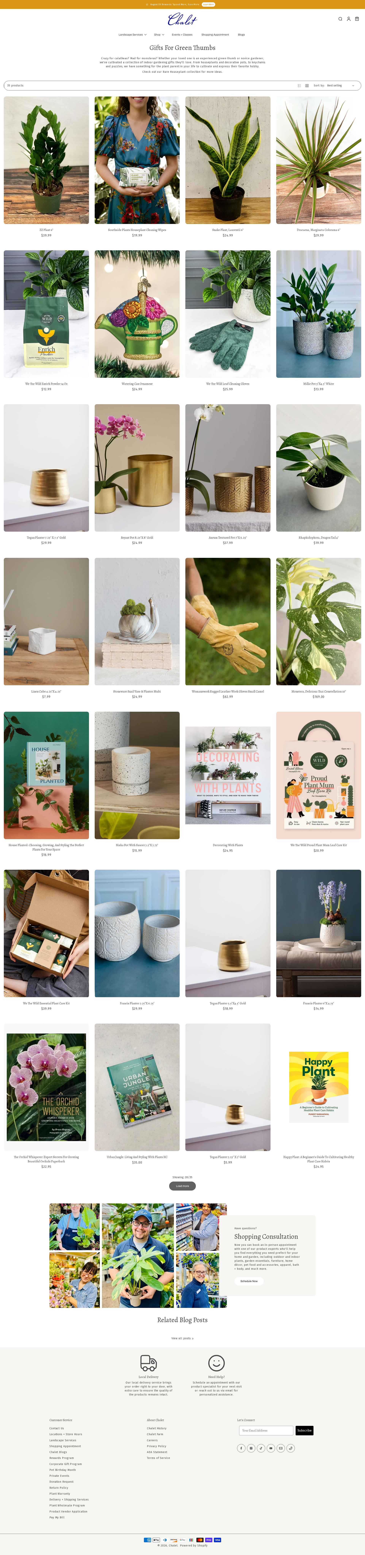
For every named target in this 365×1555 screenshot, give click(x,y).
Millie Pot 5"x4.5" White (318, 384)
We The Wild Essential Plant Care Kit (46, 1003)
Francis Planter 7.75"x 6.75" (137, 1003)
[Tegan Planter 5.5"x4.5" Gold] (228, 933)
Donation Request (61, 1481)
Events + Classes (182, 34)
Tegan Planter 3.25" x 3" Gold (228, 1157)
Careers (152, 1440)
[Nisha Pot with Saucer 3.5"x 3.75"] (137, 775)
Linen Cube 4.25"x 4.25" (46, 691)
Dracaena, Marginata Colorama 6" (318, 230)
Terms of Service (158, 1458)
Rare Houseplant (174, 72)
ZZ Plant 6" (46, 230)
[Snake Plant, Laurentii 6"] (228, 160)
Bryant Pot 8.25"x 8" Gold (137, 538)
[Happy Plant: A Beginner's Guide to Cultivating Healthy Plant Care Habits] (318, 1087)
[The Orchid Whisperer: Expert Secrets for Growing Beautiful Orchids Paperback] (46, 1087)
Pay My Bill (57, 1517)
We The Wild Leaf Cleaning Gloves (227, 384)
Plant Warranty (59, 1493)
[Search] (340, 18)
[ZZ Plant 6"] (46, 160)
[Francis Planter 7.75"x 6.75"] (137, 933)
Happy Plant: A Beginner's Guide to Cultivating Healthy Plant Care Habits (318, 1159)
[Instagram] (251, 1448)
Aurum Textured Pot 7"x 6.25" (228, 538)
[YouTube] (271, 1448)
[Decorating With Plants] (228, 775)
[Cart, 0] (357, 18)
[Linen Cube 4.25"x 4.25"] (46, 621)
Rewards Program (61, 1458)
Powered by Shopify (194, 1545)
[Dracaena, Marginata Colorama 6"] (318, 160)
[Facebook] (241, 1448)
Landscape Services (131, 34)
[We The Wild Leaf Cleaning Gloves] (228, 314)
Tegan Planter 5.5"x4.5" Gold (228, 1003)
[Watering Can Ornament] (137, 314)
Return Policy (58, 1487)
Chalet (173, 1545)
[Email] (281, 1448)
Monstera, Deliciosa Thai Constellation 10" (318, 691)
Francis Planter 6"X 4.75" (318, 1003)
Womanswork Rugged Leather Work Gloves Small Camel (228, 691)
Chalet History (157, 1428)
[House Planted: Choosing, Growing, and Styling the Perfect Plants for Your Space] (46, 775)
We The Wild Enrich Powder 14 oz (46, 384)
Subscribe (305, 1430)
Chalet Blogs (58, 1452)
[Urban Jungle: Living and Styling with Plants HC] (137, 1087)
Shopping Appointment (215, 34)
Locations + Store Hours (65, 1434)
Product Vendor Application (68, 1511)
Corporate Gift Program (65, 1464)
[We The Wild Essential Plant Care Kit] (46, 933)
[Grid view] (307, 85)
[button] (92, 1420)
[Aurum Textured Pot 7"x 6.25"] (228, 468)
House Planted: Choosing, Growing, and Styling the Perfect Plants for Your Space (46, 847)
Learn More (208, 4)
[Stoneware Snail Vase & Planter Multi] (137, 621)
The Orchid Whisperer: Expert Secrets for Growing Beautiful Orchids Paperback (46, 1159)
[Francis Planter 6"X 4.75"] (318, 933)
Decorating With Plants (228, 845)
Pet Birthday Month (62, 1470)
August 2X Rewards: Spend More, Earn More (174, 4)
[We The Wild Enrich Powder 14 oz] (46, 314)
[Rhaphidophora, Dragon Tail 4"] (318, 468)
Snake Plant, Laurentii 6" (228, 230)
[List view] (299, 85)
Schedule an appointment (210, 1382)
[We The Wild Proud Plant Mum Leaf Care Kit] (318, 775)
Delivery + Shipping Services (69, 1499)
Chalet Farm (155, 1434)
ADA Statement (157, 1452)
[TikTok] (261, 1448)
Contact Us (56, 1428)
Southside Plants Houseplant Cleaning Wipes (137, 230)
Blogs (241, 34)
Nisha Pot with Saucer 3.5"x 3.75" (137, 845)
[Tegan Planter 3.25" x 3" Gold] (228, 1087)
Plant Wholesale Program (67, 1505)
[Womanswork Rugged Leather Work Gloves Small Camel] (228, 621)
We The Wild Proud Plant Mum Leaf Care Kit (318, 845)
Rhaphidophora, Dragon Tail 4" (319, 538)
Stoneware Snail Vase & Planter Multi (137, 691)
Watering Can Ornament (137, 384)
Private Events (59, 1476)
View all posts (181, 1338)
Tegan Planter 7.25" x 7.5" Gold (46, 538)
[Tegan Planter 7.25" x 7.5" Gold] (46, 468)
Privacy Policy (156, 1446)
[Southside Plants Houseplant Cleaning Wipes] (137, 160)
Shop (157, 34)
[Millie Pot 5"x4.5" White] (318, 314)
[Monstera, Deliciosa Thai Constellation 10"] (318, 621)
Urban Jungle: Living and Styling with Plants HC (137, 1157)
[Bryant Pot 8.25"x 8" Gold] (137, 468)
